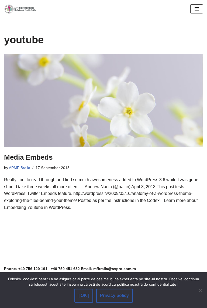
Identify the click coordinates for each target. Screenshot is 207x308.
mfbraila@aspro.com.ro (114, 269)
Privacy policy (114, 295)
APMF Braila (19, 168)
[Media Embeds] (103, 100)
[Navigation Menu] (196, 8)
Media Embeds (28, 157)
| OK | (83, 295)
